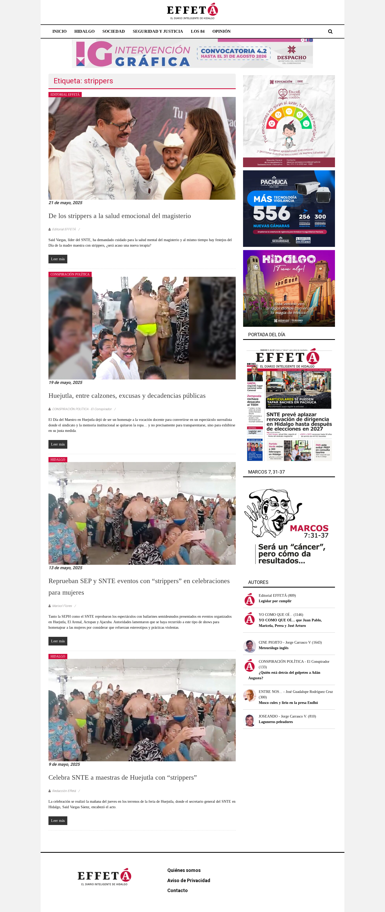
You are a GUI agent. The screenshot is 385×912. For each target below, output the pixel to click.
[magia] (289, 288)
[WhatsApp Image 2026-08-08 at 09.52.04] (192, 53)
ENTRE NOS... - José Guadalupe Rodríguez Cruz (296, 692)
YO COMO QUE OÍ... (276, 615)
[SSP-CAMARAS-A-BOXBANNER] (289, 208)
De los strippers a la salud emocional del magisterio (119, 216)
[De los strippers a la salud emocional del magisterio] (142, 148)
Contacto (177, 890)
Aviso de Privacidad (188, 880)
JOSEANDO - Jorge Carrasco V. (283, 716)
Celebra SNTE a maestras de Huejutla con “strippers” (122, 777)
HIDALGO (84, 31)
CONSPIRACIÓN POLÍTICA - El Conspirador (82, 409)
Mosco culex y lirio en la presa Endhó (288, 703)
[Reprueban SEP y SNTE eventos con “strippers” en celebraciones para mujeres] (142, 513)
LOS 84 (198, 31)
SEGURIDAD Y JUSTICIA (158, 31)
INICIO (59, 31)
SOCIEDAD (113, 31)
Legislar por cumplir (275, 601)
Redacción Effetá (64, 791)
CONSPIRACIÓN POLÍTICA (70, 274)
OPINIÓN (221, 31)
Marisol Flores (62, 606)
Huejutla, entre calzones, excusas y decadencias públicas (127, 395)
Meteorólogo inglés (273, 648)
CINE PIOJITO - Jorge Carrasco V (285, 642)
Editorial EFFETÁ (64, 229)
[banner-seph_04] (289, 121)
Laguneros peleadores (276, 722)
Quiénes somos (184, 870)
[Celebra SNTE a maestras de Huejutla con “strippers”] (142, 710)
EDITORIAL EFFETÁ (65, 94)
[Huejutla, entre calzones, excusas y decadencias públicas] (142, 328)
